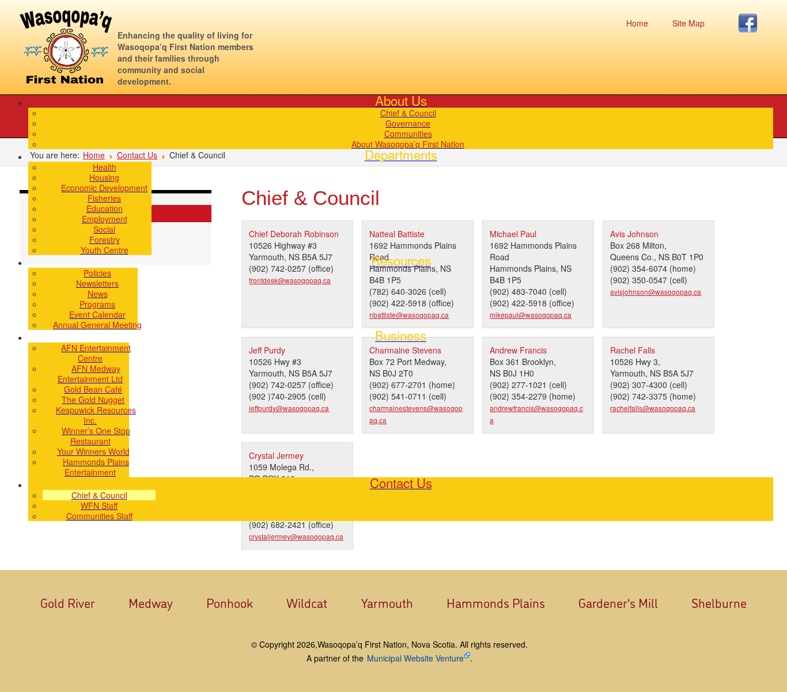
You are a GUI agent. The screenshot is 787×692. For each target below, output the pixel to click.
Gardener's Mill (618, 602)
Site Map (688, 23)
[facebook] (751, 23)
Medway (150, 602)
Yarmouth (387, 602)
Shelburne (719, 602)
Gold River (67, 602)
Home (637, 23)
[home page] (66, 46)
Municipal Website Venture (415, 658)
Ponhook (229, 602)
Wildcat (306, 602)
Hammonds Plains (496, 602)
